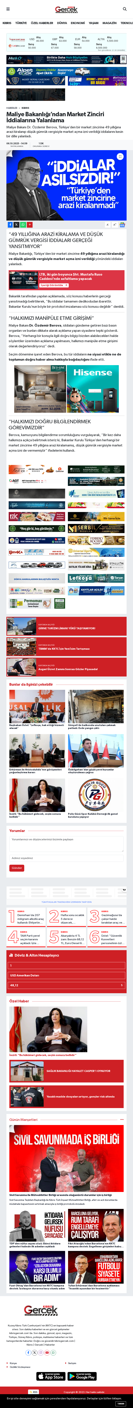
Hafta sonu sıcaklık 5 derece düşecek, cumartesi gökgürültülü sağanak (72, 919)
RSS (35, 1392)
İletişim (72, 1363)
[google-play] (82, 1376)
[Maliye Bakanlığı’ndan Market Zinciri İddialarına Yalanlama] (66, 185)
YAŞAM (94, 23)
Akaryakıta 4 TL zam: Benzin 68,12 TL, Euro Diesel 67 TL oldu (72, 939)
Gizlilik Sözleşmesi (20, 1367)
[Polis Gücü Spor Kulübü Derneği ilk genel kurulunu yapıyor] (96, 795)
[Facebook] (28, 1353)
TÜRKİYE (21, 23)
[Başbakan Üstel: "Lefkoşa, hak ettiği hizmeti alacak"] (37, 706)
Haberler (11, 108)
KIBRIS (7, 23)
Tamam (120, 1404)
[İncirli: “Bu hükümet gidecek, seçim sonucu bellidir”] (37, 795)
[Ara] (125, 9)
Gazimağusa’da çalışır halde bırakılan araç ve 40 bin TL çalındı (111, 919)
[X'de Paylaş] (16, 225)
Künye (13, 1363)
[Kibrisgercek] (66, 9)
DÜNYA (62, 23)
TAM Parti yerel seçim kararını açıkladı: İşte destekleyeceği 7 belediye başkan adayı (31, 939)
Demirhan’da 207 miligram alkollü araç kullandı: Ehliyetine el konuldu (30, 919)
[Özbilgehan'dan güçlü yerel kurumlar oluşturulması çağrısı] (96, 750)
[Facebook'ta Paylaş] (10, 225)
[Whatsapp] (53, 1353)
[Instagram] (41, 1353)
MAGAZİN (109, 23)
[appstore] (51, 1376)
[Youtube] (47, 1353)
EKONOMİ (78, 23)
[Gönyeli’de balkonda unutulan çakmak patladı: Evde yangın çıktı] (96, 706)
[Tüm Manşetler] (122, 1119)
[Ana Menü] (8, 9)
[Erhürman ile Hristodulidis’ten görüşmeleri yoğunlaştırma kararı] (37, 750)
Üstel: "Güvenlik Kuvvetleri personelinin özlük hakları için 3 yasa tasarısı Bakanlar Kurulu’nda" (113, 939)
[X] (34, 1353)
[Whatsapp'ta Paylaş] (23, 225)
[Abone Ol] (122, 224)
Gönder (17, 868)
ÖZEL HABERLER (42, 23)
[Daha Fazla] (30, 225)
